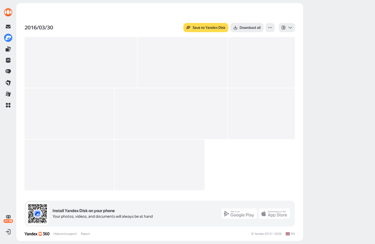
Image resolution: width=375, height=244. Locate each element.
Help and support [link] (65, 234)
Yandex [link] (259, 234)
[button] (8, 105)
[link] (8, 12)
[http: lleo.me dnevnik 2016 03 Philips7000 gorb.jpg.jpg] (160, 165)
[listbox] (287, 27)
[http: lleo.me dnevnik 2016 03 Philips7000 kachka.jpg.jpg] (69, 165)
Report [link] (85, 234)
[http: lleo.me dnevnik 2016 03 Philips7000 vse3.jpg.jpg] (261, 62)
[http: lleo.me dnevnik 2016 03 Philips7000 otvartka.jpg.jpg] (69, 113)
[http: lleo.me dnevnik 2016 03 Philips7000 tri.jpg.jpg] (80, 62)
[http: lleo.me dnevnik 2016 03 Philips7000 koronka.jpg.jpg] (171, 113)
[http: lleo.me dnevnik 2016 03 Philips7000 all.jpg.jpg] (182, 62)
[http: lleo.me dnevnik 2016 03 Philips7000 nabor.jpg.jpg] (261, 113)
